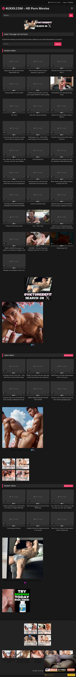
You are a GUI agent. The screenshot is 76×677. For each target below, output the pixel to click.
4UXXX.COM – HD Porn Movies (27, 8)
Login (64, 2)
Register (70, 2)
